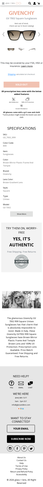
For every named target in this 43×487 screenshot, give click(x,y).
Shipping (11, 74)
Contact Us (21, 460)
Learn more (26, 66)
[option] (11, 49)
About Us (21, 457)
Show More (21, 214)
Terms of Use (21, 466)
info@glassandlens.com (21, 405)
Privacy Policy (21, 469)
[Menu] (3, 3)
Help (21, 463)
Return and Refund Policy (21, 471)
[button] (3, 34)
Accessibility (21, 474)
